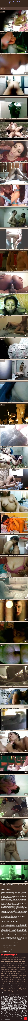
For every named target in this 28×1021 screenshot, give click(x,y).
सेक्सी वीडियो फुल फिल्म (9, 998)
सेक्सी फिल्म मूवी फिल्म (11, 1011)
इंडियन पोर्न (15, 1017)
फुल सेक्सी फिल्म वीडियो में (16, 1007)
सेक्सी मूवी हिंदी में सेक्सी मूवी (5, 975)
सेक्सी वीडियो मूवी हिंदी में (8, 977)
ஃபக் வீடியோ (7, 1019)
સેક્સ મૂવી (23, 1009)
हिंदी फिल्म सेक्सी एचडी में (12, 981)
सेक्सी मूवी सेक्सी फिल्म (5, 1012)
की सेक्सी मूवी (20, 1012)
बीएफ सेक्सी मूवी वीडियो (11, 1004)
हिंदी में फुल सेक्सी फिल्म (5, 983)
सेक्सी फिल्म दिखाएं (11, 1010)
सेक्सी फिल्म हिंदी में (11, 1002)
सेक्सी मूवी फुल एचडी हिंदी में (5, 969)
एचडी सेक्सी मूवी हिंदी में (5, 957)
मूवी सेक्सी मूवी (20, 999)
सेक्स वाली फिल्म (4, 1010)
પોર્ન (18, 1016)
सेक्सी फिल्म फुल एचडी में (17, 963)
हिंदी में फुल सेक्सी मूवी (13, 983)
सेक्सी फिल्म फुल (17, 1009)
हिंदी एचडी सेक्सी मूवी (14, 1012)
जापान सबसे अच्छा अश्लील (22, 936)
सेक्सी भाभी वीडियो (7, 1007)
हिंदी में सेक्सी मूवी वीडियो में (8, 989)
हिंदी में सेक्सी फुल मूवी (15, 985)
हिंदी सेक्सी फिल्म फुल (8, 1018)
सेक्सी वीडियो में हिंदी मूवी (17, 977)
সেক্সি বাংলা (17, 1000)
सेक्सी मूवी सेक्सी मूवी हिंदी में (17, 971)
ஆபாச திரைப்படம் (17, 1001)
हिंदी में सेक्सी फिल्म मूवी (7, 985)
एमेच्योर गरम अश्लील (11, 913)
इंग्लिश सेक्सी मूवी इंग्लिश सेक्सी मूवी (16, 1003)
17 (21, 884)
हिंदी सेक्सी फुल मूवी (20, 1015)
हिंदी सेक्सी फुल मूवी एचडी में (13, 990)
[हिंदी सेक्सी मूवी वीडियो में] (25, 1018)
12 (14, 884)
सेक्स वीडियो (13, 1008)
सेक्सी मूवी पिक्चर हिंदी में (12, 967)
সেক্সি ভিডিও (24, 998)
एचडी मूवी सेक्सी (17, 1006)
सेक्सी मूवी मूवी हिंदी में (14, 969)
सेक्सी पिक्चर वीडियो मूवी (5, 1008)
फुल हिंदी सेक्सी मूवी (9, 1006)
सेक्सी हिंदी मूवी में (20, 979)
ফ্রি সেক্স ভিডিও (5, 1000)
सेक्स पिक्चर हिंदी (13, 1015)
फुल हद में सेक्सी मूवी (14, 959)
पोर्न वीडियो (3, 999)
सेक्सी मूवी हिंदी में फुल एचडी (10, 973)
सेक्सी (6, 997)
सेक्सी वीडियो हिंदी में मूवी (12, 979)
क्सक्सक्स (10, 1001)
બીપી (3, 997)
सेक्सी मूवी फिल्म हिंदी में (21, 967)
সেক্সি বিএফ (9, 996)
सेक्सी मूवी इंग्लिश (19, 1008)
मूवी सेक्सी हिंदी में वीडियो (9, 961)
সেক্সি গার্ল (25, 1002)
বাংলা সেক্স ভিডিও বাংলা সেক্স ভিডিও (10, 1005)
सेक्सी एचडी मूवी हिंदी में (8, 963)
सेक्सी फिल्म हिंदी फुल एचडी (21, 1011)
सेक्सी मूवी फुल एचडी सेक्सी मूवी (11, 999)
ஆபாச (10, 1000)
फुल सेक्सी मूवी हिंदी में (6, 959)
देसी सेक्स (18, 997)
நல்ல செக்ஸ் (10, 1016)
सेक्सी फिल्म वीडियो (17, 998)
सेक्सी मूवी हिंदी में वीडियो (20, 973)
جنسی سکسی (4, 996)
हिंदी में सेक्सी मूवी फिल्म (16, 987)
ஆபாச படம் (20, 1017)
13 (15, 884)
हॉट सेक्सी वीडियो (10, 1009)
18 (22, 884)
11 (12, 884)
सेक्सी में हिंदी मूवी (14, 975)
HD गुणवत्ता (13, 899)
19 (24, 884)
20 (25, 884)
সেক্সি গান (15, 1016)
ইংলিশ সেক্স (5, 1002)
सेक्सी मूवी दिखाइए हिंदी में (19, 965)
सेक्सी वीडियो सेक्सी (22, 1014)
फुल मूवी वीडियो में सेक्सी (14, 957)
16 (19, 884)
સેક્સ (13, 1018)
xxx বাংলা (23, 1007)
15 (18, 884)
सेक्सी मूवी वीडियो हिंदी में (8, 971)
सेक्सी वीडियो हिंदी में (9, 1017)
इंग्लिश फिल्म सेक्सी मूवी (19, 1010)
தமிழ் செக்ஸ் (18, 1018)
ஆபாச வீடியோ (19, 1005)
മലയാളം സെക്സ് (5, 1015)
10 (11, 884)
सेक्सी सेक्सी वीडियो (19, 1002)
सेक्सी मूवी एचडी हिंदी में (10, 965)
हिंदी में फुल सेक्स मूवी (21, 981)
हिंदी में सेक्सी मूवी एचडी (7, 987)
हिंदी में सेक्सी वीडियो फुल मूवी (19, 989)
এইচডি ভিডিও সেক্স (22, 1000)
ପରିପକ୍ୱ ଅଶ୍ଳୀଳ (4, 1001)
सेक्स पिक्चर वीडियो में (5, 1003)
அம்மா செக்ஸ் (20, 1004)
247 (14, 885)
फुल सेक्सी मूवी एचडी (12, 997)
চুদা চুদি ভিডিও (14, 996)
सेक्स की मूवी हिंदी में (17, 961)
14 (17, 884)
